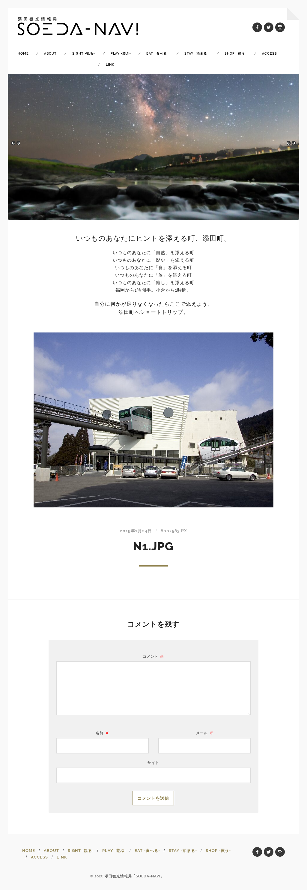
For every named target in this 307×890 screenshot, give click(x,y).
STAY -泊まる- (196, 54)
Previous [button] (15, 145)
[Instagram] (280, 27)
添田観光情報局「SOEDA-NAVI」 (134, 876)
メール (204, 733)
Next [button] (291, 145)
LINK (110, 65)
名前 (102, 733)
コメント (153, 656)
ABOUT (50, 54)
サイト (153, 763)
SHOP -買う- (236, 54)
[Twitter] (268, 27)
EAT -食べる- (157, 54)
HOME (23, 54)
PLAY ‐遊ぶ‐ (121, 54)
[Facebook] (257, 27)
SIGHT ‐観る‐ (83, 54)
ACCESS (269, 54)
